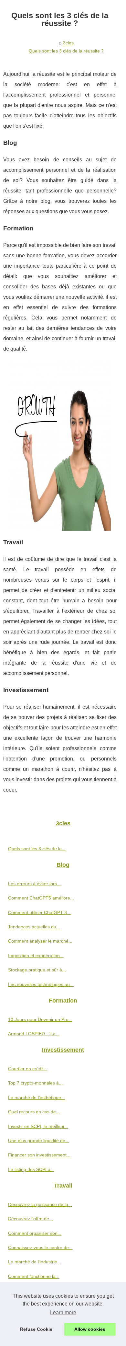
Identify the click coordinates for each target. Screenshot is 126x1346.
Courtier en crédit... (27, 1068)
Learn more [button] (63, 1312)
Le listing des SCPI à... (31, 1169)
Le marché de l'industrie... (34, 1261)
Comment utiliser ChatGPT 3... (39, 912)
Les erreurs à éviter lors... (34, 883)
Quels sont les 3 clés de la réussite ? (66, 50)
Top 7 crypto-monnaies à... (35, 1082)
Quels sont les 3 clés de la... (37, 848)
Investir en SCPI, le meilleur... (38, 1126)
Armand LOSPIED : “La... (33, 1033)
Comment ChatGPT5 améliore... (41, 897)
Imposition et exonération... (36, 955)
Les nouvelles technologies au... (41, 984)
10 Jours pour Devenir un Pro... (40, 1019)
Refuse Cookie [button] (36, 1329)
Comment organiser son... (34, 1233)
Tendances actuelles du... (34, 926)
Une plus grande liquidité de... (38, 1140)
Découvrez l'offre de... (30, 1218)
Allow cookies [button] (89, 1329)
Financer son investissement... (39, 1154)
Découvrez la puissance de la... (40, 1204)
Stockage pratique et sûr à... (37, 969)
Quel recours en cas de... (34, 1111)
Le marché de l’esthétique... (36, 1097)
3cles (68, 42)
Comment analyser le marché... (40, 941)
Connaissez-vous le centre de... (40, 1247)
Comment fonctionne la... (33, 1276)
